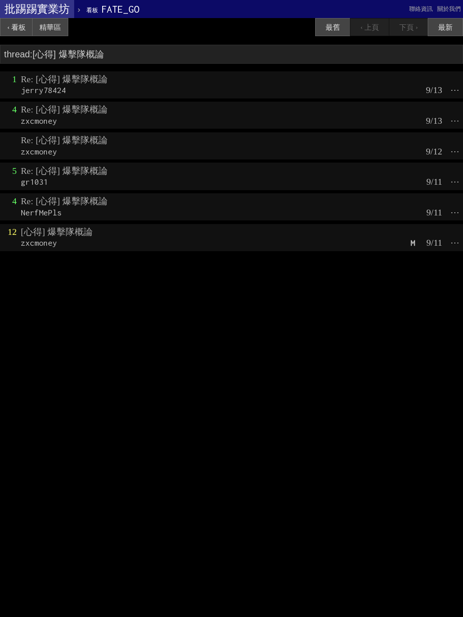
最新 (445, 27)
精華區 (50, 27)
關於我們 (449, 9)
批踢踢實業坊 (37, 9)
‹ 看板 (16, 27)
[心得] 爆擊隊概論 (57, 232)
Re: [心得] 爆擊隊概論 (64, 79)
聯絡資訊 (421, 9)
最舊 (333, 27)
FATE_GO (112, 9)
